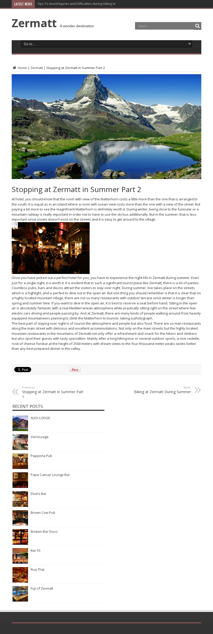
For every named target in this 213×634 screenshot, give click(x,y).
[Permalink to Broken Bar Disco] (20, 543)
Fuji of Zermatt (42, 588)
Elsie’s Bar (38, 493)
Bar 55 (36, 550)
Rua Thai (37, 569)
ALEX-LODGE (40, 417)
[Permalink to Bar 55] (20, 562)
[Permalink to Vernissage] (20, 448)
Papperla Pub (41, 455)
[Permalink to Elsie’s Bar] (20, 505)
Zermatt (34, 22)
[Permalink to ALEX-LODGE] (20, 429)
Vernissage (40, 436)
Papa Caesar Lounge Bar (50, 474)
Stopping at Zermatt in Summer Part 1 (52, 392)
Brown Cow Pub (43, 512)
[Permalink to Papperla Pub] (20, 467)
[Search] (197, 26)
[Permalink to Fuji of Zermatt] (20, 600)
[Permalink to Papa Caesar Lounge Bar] (20, 486)
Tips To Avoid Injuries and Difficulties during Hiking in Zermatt (82, 4)
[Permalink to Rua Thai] (20, 581)
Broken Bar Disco (44, 531)
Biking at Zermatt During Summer (162, 389)
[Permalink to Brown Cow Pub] (20, 524)
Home (22, 67)
